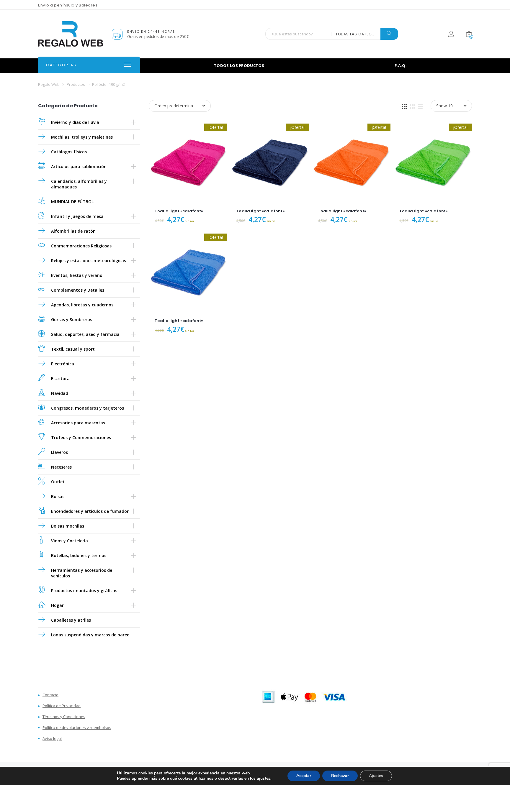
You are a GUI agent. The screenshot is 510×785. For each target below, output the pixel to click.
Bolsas (57, 496)
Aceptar (303, 776)
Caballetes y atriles (71, 620)
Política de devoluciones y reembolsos (76, 727)
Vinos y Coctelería (69, 540)
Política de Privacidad (61, 705)
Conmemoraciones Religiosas (81, 246)
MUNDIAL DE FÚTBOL (72, 201)
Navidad (59, 393)
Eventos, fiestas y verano (76, 275)
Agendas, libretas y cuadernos (82, 305)
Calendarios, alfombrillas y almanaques (79, 184)
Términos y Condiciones (63, 716)
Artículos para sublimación (79, 166)
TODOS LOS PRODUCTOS (239, 65)
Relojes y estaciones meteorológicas (88, 260)
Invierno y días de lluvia (75, 122)
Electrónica (62, 364)
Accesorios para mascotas (78, 423)
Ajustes (376, 776)
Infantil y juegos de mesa (77, 216)
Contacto (50, 694)
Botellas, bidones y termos (78, 555)
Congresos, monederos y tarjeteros (87, 408)
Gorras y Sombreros (71, 319)
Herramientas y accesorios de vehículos (81, 573)
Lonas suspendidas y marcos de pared (90, 635)
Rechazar (340, 776)
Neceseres (61, 467)
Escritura (60, 378)
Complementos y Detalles (77, 290)
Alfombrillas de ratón (73, 231)
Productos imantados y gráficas (84, 590)
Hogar (57, 605)
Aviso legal (52, 738)
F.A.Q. (401, 65)
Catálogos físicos (69, 152)
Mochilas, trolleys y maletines (82, 137)
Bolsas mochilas (67, 526)
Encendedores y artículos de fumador (90, 511)
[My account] (451, 35)
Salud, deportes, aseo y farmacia (85, 334)
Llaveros (59, 452)
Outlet (58, 482)
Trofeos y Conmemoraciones (81, 437)
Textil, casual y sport (73, 349)
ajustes (263, 778)
